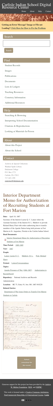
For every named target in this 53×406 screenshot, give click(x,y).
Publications (10, 75)
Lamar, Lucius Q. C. (11, 256)
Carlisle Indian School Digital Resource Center (26, 5)
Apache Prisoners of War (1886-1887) (18, 270)
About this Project (13, 145)
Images (8, 70)
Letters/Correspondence (20, 263)
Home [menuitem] (24, 11)
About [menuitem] (32, 11)
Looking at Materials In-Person (19, 131)
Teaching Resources (14, 91)
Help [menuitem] (40, 11)
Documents (10, 81)
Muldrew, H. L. (27, 256)
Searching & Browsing (15, 115)
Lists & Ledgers (12, 86)
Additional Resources (15, 102)
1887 (11, 248)
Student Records (12, 65)
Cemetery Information (15, 97)
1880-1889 (19, 245)
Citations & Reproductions (17, 125)
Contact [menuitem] (48, 11)
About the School (13, 150)
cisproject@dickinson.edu (14, 181)
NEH (30, 387)
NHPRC (39, 387)
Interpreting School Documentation (21, 120)
